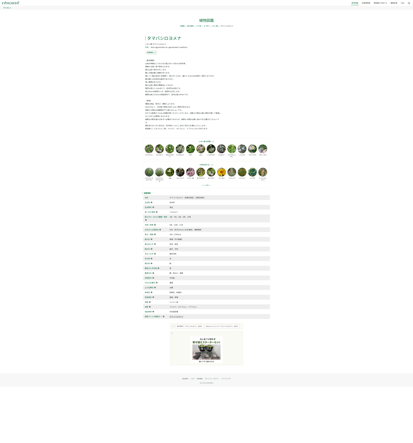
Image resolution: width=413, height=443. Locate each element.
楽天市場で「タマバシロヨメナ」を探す (189, 326)
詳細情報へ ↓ (151, 52)
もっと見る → (207, 185)
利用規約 (200, 379)
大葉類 (182, 26)
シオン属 (214, 26)
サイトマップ (226, 379)
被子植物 (190, 26)
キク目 (198, 26)
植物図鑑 (354, 3)
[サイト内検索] (409, 3)
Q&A (402, 3)
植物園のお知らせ (380, 3)
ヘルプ (192, 379)
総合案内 (185, 379)
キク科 (206, 26)
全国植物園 (366, 3)
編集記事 (394, 3)
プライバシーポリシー (212, 379)
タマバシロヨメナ (176, 316)
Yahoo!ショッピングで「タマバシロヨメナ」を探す (222, 326)
